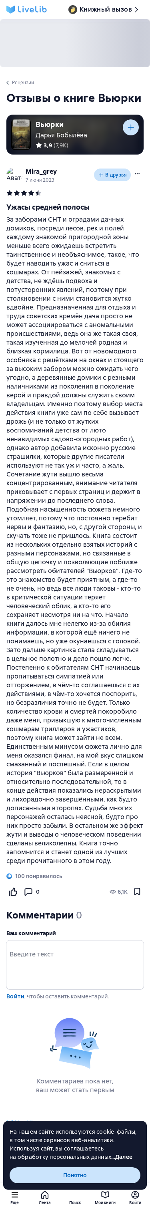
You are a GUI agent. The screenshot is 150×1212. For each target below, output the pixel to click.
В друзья (116, 175)
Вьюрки (50, 124)
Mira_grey (41, 171)
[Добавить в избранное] (137, 892)
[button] (137, 173)
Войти (15, 996)
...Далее (121, 1156)
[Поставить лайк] (12, 892)
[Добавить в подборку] (131, 127)
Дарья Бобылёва (61, 135)
